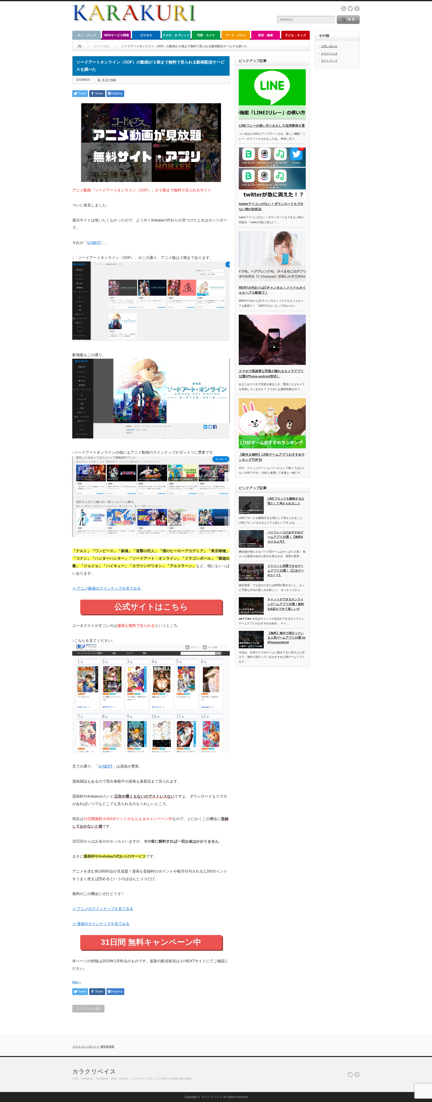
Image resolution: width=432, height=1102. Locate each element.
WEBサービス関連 (116, 35)
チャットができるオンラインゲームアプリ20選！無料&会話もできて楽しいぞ (286, 604)
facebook (357, 8)
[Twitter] (350, 1074)
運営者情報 (107, 1046)
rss (343, 8)
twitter (350, 8)
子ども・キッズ (295, 35)
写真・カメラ (206, 35)
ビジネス (146, 35)
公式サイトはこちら (151, 606)
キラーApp (109, 79)
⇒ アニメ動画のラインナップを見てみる (106, 588)
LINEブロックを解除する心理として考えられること (286, 501)
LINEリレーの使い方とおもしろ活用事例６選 (272, 125)
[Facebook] (357, 1074)
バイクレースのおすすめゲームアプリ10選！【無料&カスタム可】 (286, 537)
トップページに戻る (88, 1008)
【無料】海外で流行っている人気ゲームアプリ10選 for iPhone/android (287, 637)
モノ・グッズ (87, 35)
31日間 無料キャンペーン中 (151, 942)
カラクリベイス (94, 1071)
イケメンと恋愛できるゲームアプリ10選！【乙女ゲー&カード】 (286, 570)
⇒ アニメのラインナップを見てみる (102, 909)
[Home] (80, 46)
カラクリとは (329, 53)
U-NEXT (94, 242)
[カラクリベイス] (134, 26)
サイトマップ (329, 60)
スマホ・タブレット (176, 35)
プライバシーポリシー (86, 1046)
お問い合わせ (329, 46)
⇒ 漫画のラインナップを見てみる (101, 924)
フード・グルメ (235, 35)
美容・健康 (265, 35)
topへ (76, 982)
